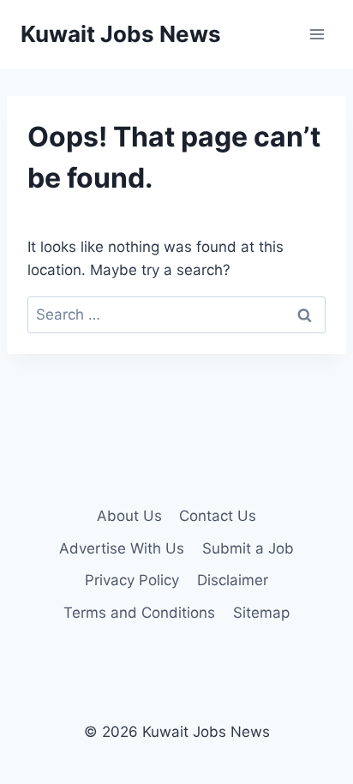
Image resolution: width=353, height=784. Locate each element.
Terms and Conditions (139, 612)
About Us (129, 515)
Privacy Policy (132, 580)
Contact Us (217, 515)
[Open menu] (316, 34)
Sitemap (261, 612)
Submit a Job (248, 548)
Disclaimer (232, 580)
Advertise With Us (121, 548)
